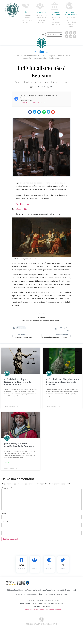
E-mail (5, 522)
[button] (43, 34)
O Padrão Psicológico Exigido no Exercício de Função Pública (17, 382)
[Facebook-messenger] (70, 33)
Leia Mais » (7, 401)
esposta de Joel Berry (21, 209)
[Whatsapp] (74, 36)
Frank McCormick (22, 204)
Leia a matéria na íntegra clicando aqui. (33, 103)
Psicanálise (21, 328)
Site (3, 530)
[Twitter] (66, 36)
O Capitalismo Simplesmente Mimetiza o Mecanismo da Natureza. (62, 382)
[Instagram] (74, 33)
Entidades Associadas (56, 13)
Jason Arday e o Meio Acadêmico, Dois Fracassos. (19, 445)
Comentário (7, 488)
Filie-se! (27, 12)
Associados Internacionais (71, 13)
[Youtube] (70, 36)
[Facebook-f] (66, 33)
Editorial (41, 51)
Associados (41, 12)
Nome (4, 514)
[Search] (61, 34)
